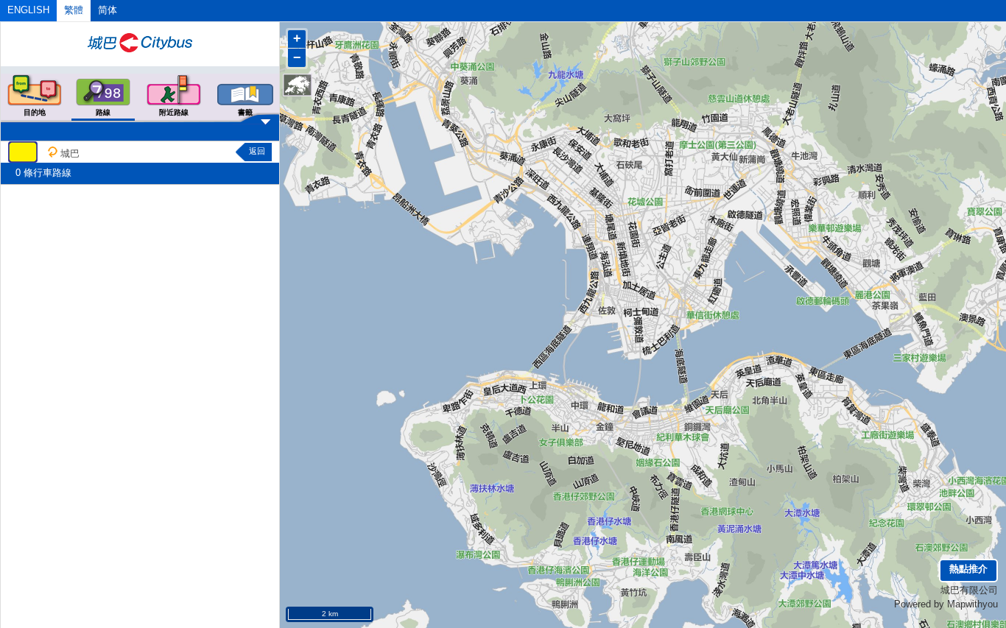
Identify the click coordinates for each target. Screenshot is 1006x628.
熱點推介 (968, 568)
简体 (107, 9)
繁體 (73, 9)
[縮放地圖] (297, 85)
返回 (257, 151)
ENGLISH (28, 9)
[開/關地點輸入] (140, 117)
